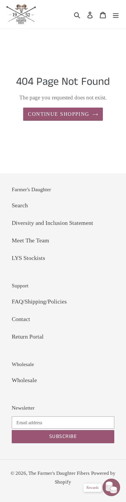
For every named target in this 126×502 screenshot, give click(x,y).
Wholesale (24, 380)
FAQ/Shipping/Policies (39, 301)
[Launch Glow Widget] (111, 487)
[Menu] (115, 14)
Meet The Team (30, 240)
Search (20, 205)
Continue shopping (58, 114)
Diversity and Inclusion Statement (52, 223)
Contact (21, 319)
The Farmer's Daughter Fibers (59, 473)
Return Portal (28, 336)
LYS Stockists (28, 258)
